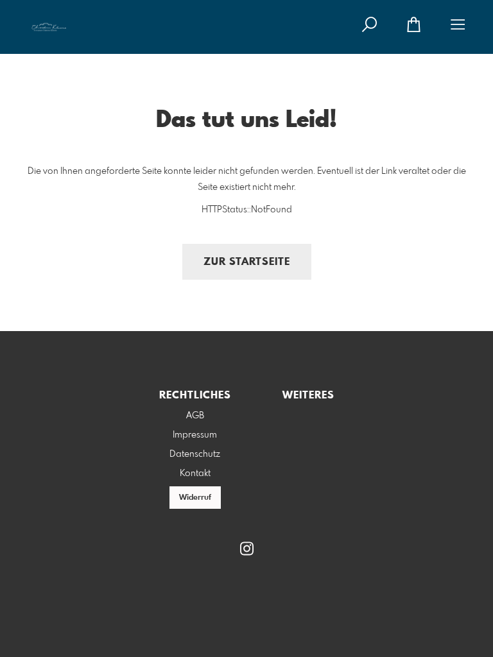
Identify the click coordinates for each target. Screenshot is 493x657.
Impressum (195, 435)
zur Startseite (246, 262)
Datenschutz (194, 454)
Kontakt (195, 473)
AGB (195, 415)
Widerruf (195, 498)
